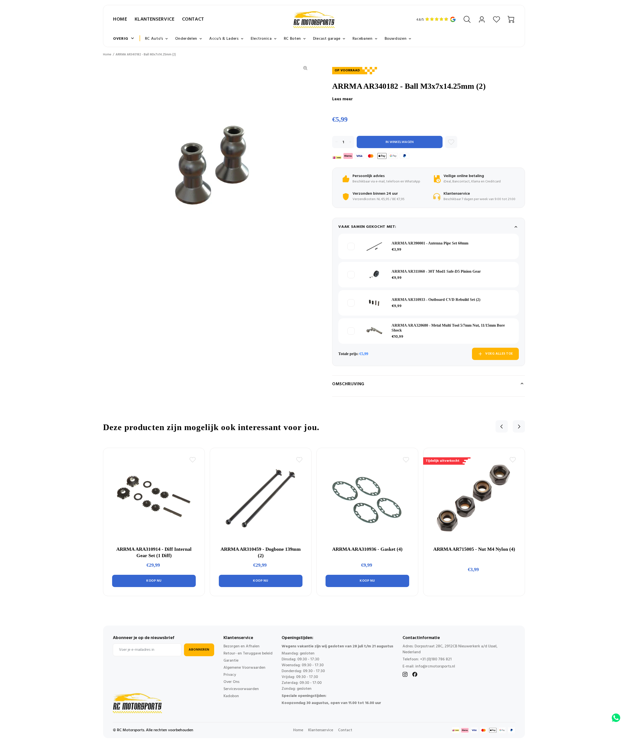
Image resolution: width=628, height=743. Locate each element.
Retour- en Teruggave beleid (248, 653)
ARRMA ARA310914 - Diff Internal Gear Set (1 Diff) (154, 552)
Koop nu (154, 581)
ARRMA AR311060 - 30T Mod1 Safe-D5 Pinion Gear (436, 271)
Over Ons (231, 682)
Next (519, 426)
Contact (193, 19)
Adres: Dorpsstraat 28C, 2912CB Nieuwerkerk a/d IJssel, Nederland (450, 649)
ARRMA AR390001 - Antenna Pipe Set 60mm (430, 243)
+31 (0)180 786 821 (436, 659)
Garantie (230, 660)
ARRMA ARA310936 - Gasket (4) (367, 549)
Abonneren (199, 650)
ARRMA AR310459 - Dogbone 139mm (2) (261, 552)
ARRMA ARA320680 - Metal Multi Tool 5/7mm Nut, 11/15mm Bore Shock (448, 327)
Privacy (229, 675)
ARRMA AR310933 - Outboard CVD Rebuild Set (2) (436, 299)
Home (120, 19)
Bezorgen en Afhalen (241, 646)
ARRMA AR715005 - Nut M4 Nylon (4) (474, 549)
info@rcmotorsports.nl (435, 666)
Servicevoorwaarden (241, 689)
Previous (502, 426)
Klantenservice (155, 19)
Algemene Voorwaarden (244, 668)
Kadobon (231, 696)
